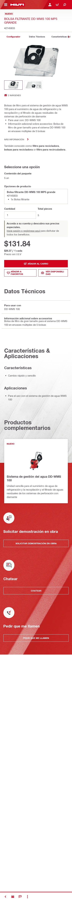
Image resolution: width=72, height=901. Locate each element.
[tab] (13, 36)
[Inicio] (17, 5)
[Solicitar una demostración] (12, 896)
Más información (14, 139)
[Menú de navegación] (5, 4)
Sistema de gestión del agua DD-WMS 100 (34, 478)
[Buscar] (64, 4)
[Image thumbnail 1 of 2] (13, 85)
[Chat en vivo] (20, 896)
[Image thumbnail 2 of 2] (33, 85)
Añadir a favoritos (17, 272)
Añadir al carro (38, 263)
